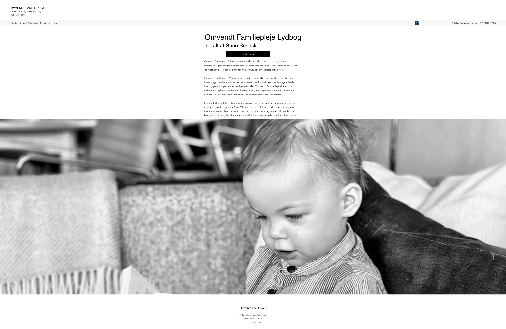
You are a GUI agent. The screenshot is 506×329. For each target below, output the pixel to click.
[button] (416, 22)
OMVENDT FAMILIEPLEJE (28, 7)
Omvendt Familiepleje (253, 308)
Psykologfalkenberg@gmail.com (465, 23)
